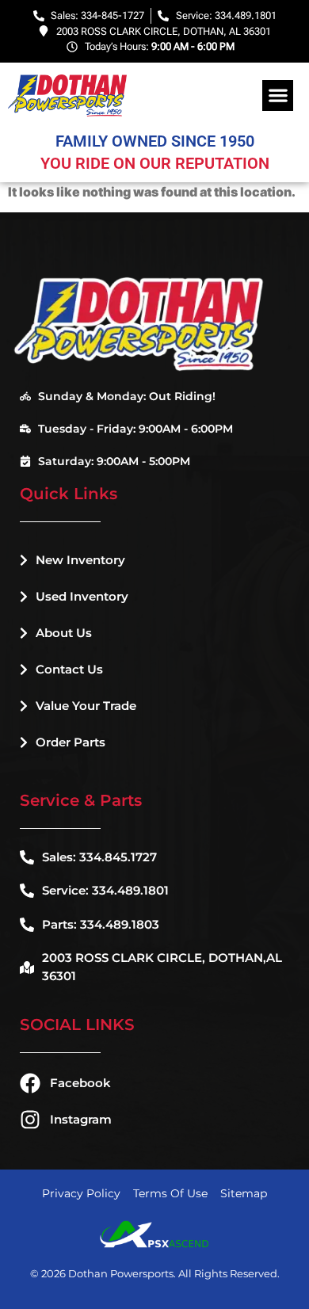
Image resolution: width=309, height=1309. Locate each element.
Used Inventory (82, 596)
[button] (277, 95)
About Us (64, 632)
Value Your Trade (86, 705)
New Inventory (80, 559)
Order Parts (70, 742)
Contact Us (69, 669)
